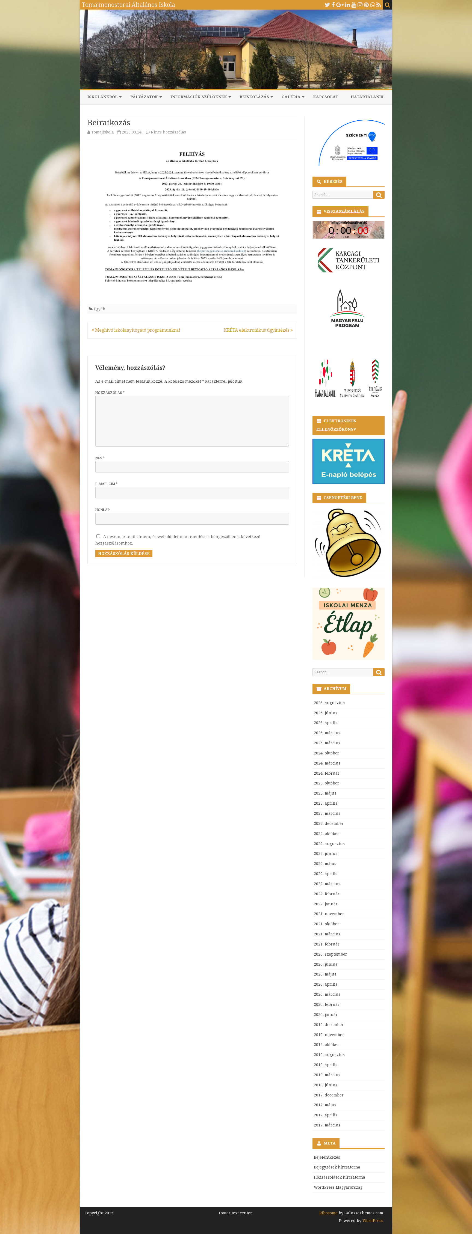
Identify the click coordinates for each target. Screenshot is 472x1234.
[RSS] (378, 4)
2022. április (325, 874)
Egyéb (99, 309)
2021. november (329, 914)
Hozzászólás (110, 393)
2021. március (327, 934)
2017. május (325, 1105)
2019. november (329, 1035)
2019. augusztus (329, 1054)
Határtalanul (368, 97)
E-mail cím (106, 484)
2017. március (327, 1125)
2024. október (326, 753)
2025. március (327, 743)
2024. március (327, 763)
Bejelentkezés (327, 1157)
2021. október (326, 924)
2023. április (325, 803)
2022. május (325, 863)
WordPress (372, 1220)
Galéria (291, 97)
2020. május (325, 974)
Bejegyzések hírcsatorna (337, 1167)
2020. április (325, 984)
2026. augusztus (329, 703)
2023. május (325, 793)
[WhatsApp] (372, 4)
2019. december (329, 1024)
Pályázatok (144, 97)
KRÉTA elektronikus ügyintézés (257, 330)
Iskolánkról (102, 97)
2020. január (326, 1014)
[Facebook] (333, 4)
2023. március (327, 813)
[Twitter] (327, 4)
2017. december (329, 1095)
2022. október (326, 833)
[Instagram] (360, 4)
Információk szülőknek (198, 97)
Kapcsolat (325, 97)
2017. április (325, 1115)
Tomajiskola (102, 132)
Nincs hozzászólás (168, 132)
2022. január (326, 904)
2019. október (326, 1044)
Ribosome (328, 1213)
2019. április (325, 1065)
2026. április (325, 723)
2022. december (329, 823)
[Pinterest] (366, 4)
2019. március (327, 1075)
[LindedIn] (347, 4)
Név (100, 458)
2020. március (327, 994)
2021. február (327, 944)
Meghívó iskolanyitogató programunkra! (137, 330)
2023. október (326, 783)
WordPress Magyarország (338, 1187)
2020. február (327, 1004)
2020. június (325, 964)
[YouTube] (353, 4)
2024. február (327, 773)
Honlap (102, 510)
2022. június (325, 853)
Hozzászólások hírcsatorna (339, 1177)
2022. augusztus (329, 844)
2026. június (325, 713)
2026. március (327, 733)
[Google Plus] (340, 4)
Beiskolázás (254, 97)
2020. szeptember (330, 954)
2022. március (327, 884)
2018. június (325, 1085)
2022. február (327, 894)
